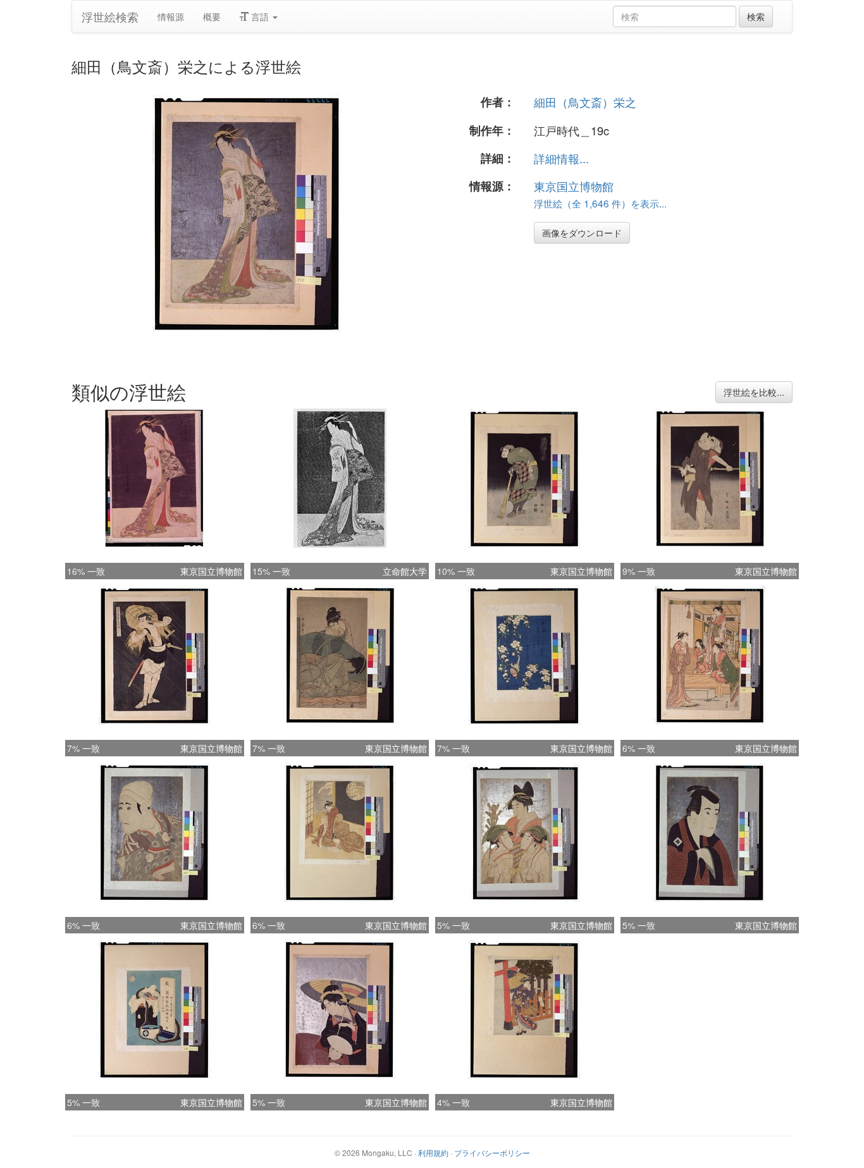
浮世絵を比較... (754, 392)
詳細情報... (561, 158)
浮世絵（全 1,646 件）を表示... (600, 203)
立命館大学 (405, 571)
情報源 (170, 16)
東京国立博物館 (574, 186)
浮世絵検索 (110, 16)
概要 (212, 16)
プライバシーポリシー (492, 1152)
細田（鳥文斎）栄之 (585, 102)
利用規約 (433, 1152)
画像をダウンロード (582, 232)
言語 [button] (260, 16)
